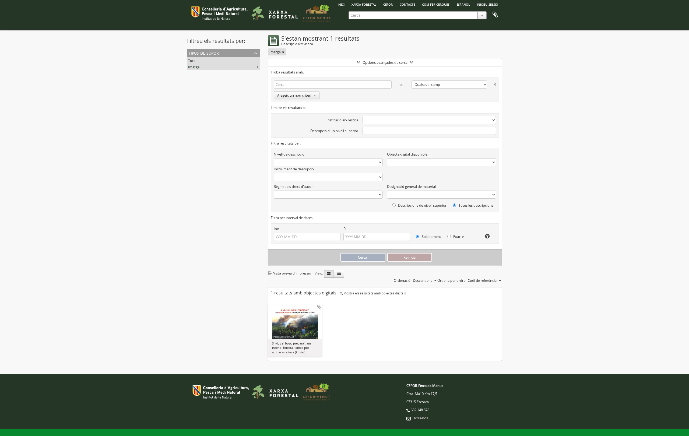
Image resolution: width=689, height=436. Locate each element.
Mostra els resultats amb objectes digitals (374, 293)
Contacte (407, 4)
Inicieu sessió (487, 4)
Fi (344, 228)
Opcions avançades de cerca (385, 62)
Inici (277, 228)
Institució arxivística (342, 120)
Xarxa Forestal (363, 4)
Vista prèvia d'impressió (291, 273)
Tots (191, 60)
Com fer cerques (435, 4)
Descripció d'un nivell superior (334, 130)
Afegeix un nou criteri (294, 95)
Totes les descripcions (475, 205)
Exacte (458, 236)
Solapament (431, 236)
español (463, 4)
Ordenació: (402, 280)
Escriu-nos (420, 418)
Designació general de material (411, 186)
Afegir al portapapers (319, 307)
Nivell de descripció (289, 154)
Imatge (193, 67)
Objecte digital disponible (407, 154)
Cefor (388, 4)
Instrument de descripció (294, 169)
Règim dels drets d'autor (293, 186)
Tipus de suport (205, 52)
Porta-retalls (495, 15)
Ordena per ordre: (451, 280)
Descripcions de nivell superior (422, 205)
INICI (341, 4)
